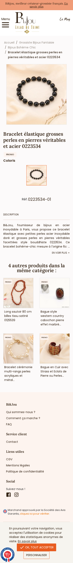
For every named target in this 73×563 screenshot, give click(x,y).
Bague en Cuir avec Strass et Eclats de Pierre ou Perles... (54, 371)
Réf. (25, 199)
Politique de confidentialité (25, 471)
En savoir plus (27, 541)
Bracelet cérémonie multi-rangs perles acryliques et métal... (18, 373)
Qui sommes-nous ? (20, 412)
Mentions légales (18, 465)
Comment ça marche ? (23, 418)
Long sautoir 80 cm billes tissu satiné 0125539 (18, 316)
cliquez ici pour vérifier (34, 513)
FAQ (9, 424)
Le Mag (64, 19)
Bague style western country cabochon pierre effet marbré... (52, 318)
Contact (12, 442)
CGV (9, 459)
